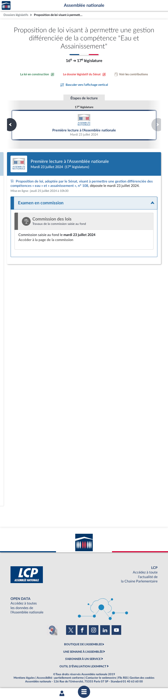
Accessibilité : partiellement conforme (60, 678)
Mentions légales (24, 678)
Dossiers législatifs (16, 15)
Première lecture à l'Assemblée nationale (84, 125)
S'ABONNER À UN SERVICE (83, 659)
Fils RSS (123, 678)
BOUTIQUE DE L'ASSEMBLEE (83, 644)
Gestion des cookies (142, 678)
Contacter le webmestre (101, 678)
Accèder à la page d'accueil (6, 5)
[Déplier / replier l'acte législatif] (84, 203)
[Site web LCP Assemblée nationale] (84, 574)
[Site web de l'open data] (84, 605)
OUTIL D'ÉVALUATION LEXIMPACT (83, 666)
